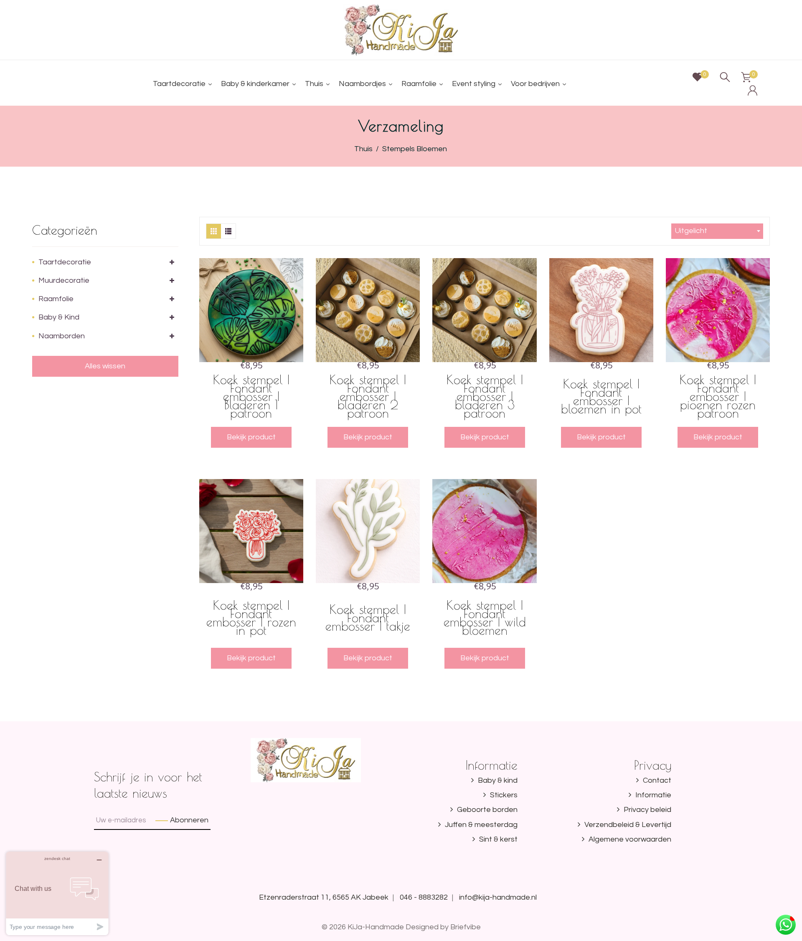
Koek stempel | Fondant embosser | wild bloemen (485, 617)
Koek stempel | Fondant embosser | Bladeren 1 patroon (251, 396)
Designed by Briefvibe (443, 927)
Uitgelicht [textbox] (691, 231)
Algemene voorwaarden (630, 839)
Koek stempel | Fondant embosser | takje (367, 617)
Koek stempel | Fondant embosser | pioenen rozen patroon (718, 396)
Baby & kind (498, 780)
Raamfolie (56, 299)
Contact (657, 780)
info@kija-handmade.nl (498, 897)
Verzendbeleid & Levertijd (627, 825)
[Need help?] (785, 924)
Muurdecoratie (63, 280)
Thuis (363, 149)
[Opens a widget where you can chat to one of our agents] (57, 893)
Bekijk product (251, 437)
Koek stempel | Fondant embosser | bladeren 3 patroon (485, 396)
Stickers (504, 795)
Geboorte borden (487, 810)
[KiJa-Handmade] (401, 29)
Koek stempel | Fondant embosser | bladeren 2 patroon (368, 396)
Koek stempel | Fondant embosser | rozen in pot (251, 617)
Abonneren (189, 820)
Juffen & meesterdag (481, 825)
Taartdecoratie (64, 262)
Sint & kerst (498, 839)
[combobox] (717, 231)
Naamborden (61, 336)
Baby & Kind (58, 317)
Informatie (653, 795)
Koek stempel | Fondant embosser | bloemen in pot (601, 396)
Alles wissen (105, 366)
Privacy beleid (647, 810)
